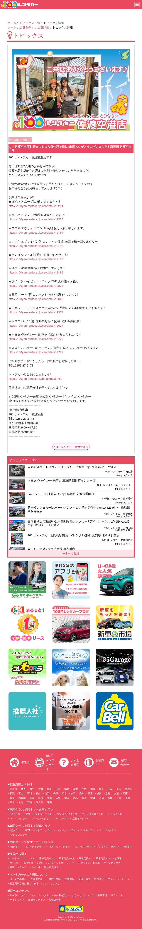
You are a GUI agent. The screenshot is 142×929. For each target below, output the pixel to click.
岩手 (32, 789)
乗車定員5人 (85, 858)
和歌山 (22, 797)
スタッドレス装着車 (89, 862)
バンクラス (61, 818)
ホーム (11, 23)
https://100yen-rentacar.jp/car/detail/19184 (36, 232)
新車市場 (102, 895)
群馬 (92, 789)
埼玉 (101, 789)
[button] (21, 90)
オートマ (14, 858)
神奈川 (128, 789)
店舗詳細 (43, 27)
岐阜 (64, 793)
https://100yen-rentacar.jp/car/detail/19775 (36, 339)
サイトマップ (17, 899)
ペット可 (35, 867)
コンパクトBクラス (92, 814)
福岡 (110, 797)
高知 (101, 797)
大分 (20, 802)
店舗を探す (26, 27)
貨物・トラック (18, 867)
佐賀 (118, 797)
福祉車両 (28, 862)
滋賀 (99, 793)
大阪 (116, 793)
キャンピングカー (113, 862)
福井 (38, 793)
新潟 (12, 793)
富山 (20, 793)
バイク (70, 862)
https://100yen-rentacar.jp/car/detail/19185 (36, 259)
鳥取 (32, 797)
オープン (14, 862)
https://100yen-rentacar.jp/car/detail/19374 (36, 285)
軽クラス (15, 814)
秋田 (49, 789)
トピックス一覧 (29, 23)
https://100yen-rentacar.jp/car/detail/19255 (36, 219)
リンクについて (51, 883)
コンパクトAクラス (66, 814)
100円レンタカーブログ (22, 895)
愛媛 (92, 797)
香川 (84, 797)
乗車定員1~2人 (47, 858)
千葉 (110, 789)
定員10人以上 (51, 867)
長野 (55, 793)
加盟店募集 (55, 899)
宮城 (40, 789)
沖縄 (49, 802)
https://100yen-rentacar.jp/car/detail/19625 (36, 299)
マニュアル (29, 858)
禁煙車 (118, 858)
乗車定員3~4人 (67, 858)
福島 (66, 789)
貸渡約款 (99, 879)
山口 (66, 797)
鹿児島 (39, 802)
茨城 (75, 789)
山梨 (47, 793)
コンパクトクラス (66, 830)
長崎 (127, 797)
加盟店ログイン (36, 899)
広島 (58, 797)
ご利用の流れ (38, 879)
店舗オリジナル (80, 818)
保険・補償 (84, 879)
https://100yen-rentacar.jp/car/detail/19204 (36, 206)
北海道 (13, 789)
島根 (40, 797)
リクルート (117, 895)
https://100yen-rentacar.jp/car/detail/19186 (36, 272)
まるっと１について (83, 895)
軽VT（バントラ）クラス (38, 814)
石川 (29, 793)
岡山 (49, 797)
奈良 (12, 797)
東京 (118, 789)
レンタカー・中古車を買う (53, 895)
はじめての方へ (18, 879)
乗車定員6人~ (103, 858)
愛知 (81, 793)
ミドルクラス (114, 814)
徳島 (75, 797)
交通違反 (69, 879)
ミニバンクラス (18, 818)
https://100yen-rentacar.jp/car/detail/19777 (36, 352)
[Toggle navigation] (137, 4)
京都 (107, 793)
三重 (90, 793)
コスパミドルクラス (59, 846)
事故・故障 (55, 879)
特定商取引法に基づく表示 (24, 883)
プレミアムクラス (41, 818)
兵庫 (125, 793)
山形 (58, 789)
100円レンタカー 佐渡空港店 (71, 447)
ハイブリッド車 (54, 862)
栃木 (84, 789)
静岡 (73, 793)
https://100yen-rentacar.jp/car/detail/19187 (36, 246)
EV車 (40, 862)
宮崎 (29, 802)
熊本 (12, 802)
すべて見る (72, 553)
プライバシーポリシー (120, 879)
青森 (23, 789)
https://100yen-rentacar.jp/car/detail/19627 (36, 325)
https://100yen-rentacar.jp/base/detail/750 (35, 378)
